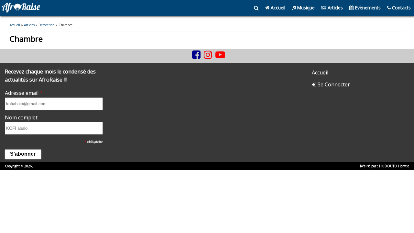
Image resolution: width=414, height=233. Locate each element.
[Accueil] (21, 10)
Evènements (367, 8)
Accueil (277, 8)
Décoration (46, 25)
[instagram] (208, 54)
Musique (305, 8)
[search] (256, 8)
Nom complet (21, 117)
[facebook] (196, 54)
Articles (334, 8)
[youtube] (220, 54)
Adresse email (24, 92)
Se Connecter (333, 84)
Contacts (401, 8)
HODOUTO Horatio (394, 166)
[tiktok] (189, 59)
